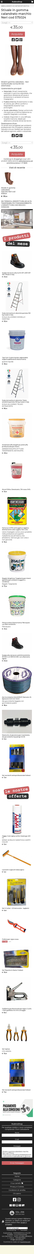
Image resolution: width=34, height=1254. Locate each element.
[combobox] (17, 22)
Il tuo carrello (16, 1183)
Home (17, 1176)
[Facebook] (14, 1200)
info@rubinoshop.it (17, 1240)
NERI (25, 163)
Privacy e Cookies (17, 1187)
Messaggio (17, 1146)
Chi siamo (17, 1194)
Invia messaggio (17, 1163)
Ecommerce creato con (17, 1242)
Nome (17, 1132)
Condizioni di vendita (17, 1190)
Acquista (17, 34)
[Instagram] (19, 1200)
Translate (23, 1230)
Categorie (17, 1180)
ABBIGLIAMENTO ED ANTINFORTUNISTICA (15, 6)
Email (17, 1139)
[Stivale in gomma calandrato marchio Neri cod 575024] (17, 60)
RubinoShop (17, 2)
